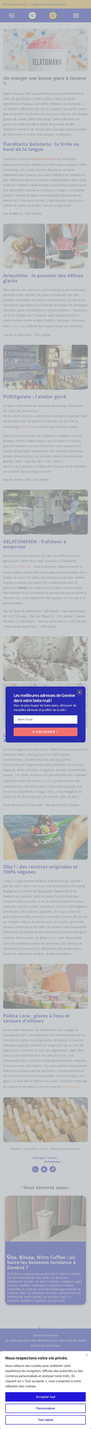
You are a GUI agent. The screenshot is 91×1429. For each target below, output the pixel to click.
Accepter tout (45, 1397)
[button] (79, 692)
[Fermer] (86, 1354)
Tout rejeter (46, 1420)
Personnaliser (45, 1408)
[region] (45, 1390)
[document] (45, 714)
